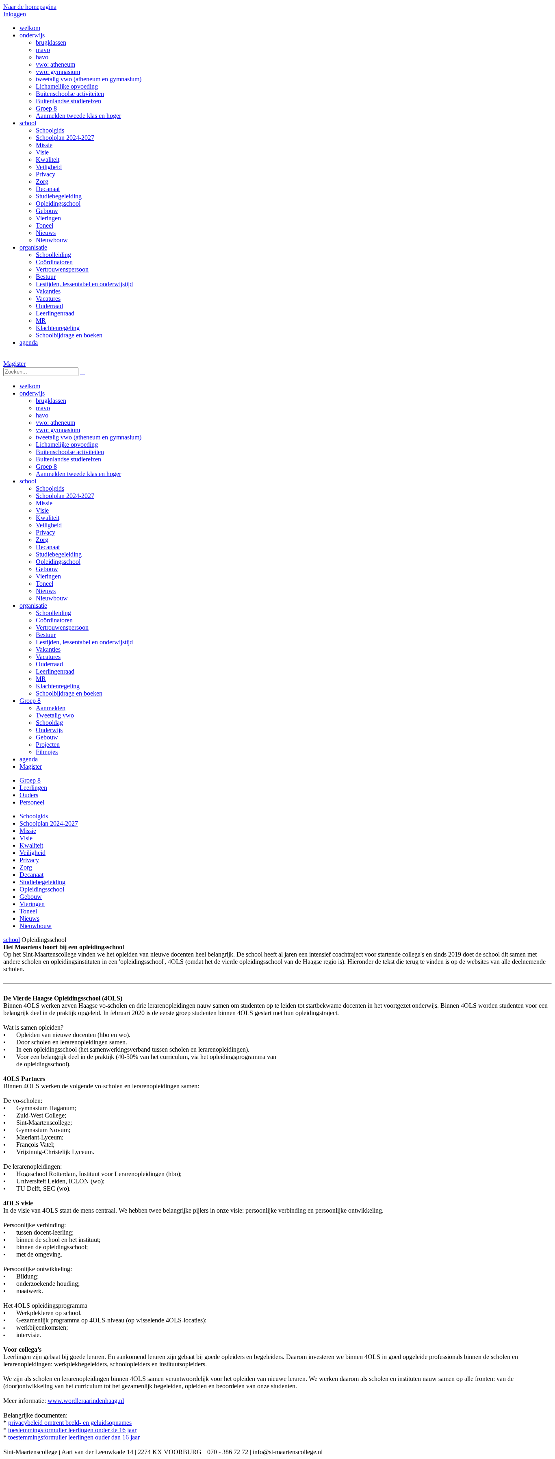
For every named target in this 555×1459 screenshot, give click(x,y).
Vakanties (48, 649)
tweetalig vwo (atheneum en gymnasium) (88, 437)
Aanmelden (50, 707)
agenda (29, 759)
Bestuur (46, 634)
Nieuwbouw (52, 598)
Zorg (42, 539)
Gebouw (47, 568)
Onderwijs (49, 729)
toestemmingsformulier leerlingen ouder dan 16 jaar (74, 1437)
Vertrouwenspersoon (62, 627)
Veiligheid (49, 525)
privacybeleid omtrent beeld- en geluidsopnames (70, 1422)
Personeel (32, 802)
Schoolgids (50, 488)
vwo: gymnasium (58, 429)
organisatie (33, 605)
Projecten (48, 744)
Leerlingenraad (55, 671)
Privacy (45, 532)
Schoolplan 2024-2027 (65, 495)
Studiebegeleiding (59, 554)
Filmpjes (47, 751)
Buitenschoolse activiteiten (70, 451)
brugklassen (51, 400)
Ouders (29, 794)
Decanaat (48, 547)
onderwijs (32, 393)
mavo (43, 407)
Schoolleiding (53, 612)
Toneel (44, 583)
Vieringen (48, 576)
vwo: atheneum (55, 422)
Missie (44, 503)
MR (41, 678)
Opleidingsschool (58, 561)
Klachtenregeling (58, 686)
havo (42, 415)
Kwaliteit (47, 517)
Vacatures (48, 656)
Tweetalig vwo (55, 715)
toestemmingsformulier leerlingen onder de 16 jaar (72, 1429)
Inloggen (14, 14)
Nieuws (46, 590)
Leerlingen (33, 787)
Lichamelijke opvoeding (67, 444)
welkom (30, 386)
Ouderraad (49, 664)
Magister (14, 363)
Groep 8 (46, 466)
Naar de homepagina (29, 6)
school (28, 481)
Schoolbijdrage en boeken (69, 693)
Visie (42, 510)
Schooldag (49, 722)
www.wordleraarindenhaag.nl (86, 1400)
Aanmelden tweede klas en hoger (78, 473)
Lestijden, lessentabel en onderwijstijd (84, 642)
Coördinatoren (54, 620)
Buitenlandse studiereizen (68, 459)
